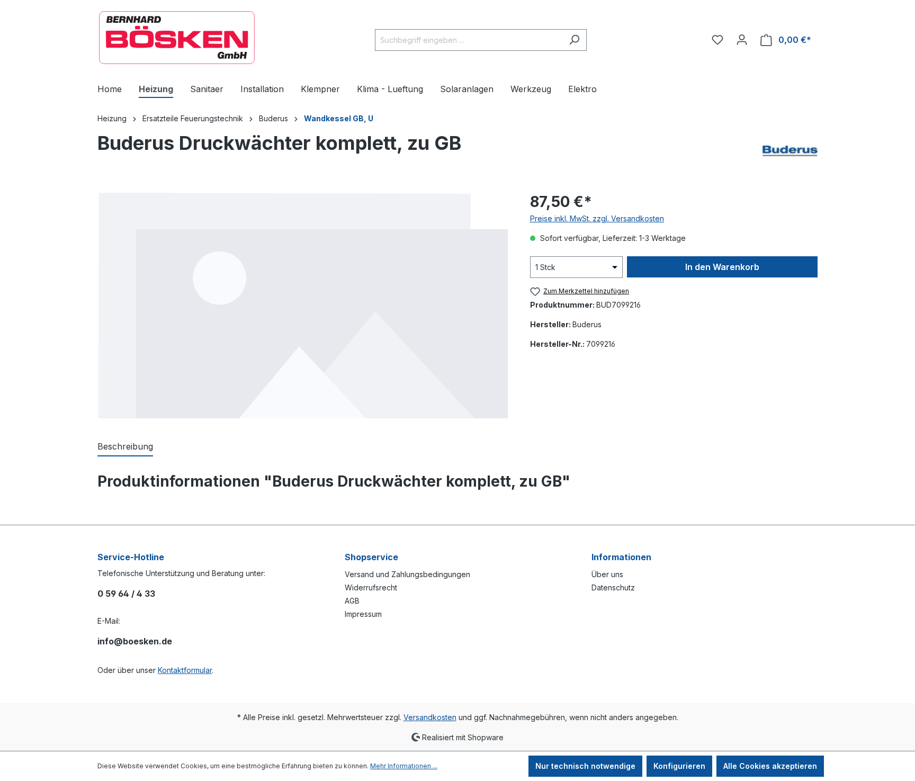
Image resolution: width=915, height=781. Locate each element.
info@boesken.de (134, 641)
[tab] (125, 446)
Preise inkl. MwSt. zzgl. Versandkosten (597, 218)
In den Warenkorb (722, 267)
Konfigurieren (679, 765)
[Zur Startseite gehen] (176, 38)
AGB (352, 600)
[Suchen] (574, 40)
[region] (303, 304)
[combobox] (468, 40)
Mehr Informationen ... (403, 766)
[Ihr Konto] (742, 40)
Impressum (363, 613)
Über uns (607, 574)
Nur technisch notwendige (585, 765)
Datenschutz (613, 587)
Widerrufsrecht (371, 587)
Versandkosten (429, 717)
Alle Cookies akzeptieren (770, 765)
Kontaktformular (185, 670)
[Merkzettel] (717, 40)
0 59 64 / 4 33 (126, 593)
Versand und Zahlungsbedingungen (407, 574)
